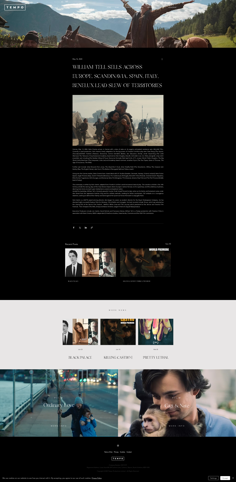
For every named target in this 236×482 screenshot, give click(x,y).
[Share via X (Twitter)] (80, 227)
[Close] (233, 478)
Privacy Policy (97, 478)
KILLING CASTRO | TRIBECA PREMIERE (136, 281)
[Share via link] (92, 227)
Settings (213, 478)
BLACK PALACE (73, 281)
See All (168, 244)
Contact (129, 452)
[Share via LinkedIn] (86, 227)
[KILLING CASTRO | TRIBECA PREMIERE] (145, 262)
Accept (225, 478)
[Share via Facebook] (74, 227)
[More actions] (162, 59)
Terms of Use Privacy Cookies (114, 452)
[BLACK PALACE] (90, 262)
